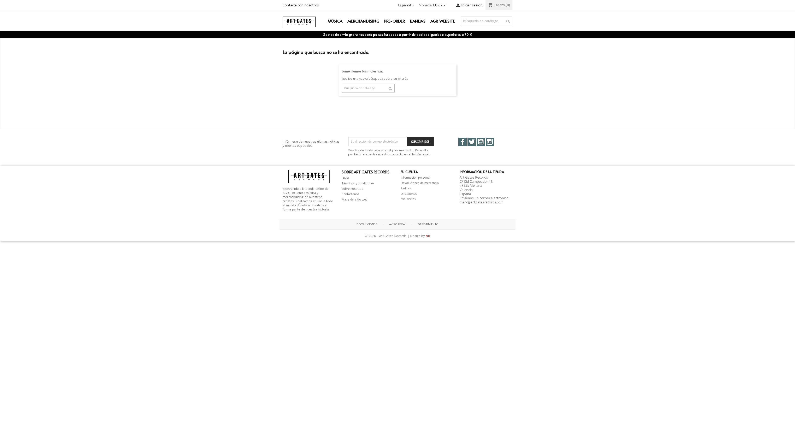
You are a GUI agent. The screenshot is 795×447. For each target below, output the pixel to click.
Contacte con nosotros (301, 5)
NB (428, 236)
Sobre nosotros (352, 189)
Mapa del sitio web (355, 199)
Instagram (490, 142)
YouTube (481, 142)
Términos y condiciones (358, 183)
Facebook (462, 142)
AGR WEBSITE (442, 21)
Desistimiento (428, 224)
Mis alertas (408, 199)
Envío (345, 178)
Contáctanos (350, 194)
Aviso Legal (397, 224)
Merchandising (363, 21)
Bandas (417, 21)
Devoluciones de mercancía (420, 183)
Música (335, 21)
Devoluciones (367, 224)
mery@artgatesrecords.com (482, 202)
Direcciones (409, 194)
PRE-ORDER (394, 21)
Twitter (471, 142)
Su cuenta (409, 171)
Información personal (415, 177)
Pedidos (406, 188)
